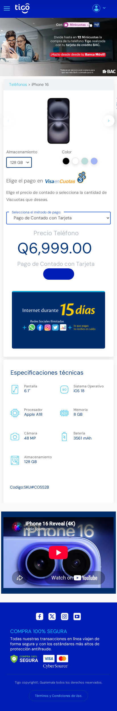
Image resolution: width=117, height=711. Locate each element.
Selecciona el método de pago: (36, 212)
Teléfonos (18, 84)
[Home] (24, 7)
